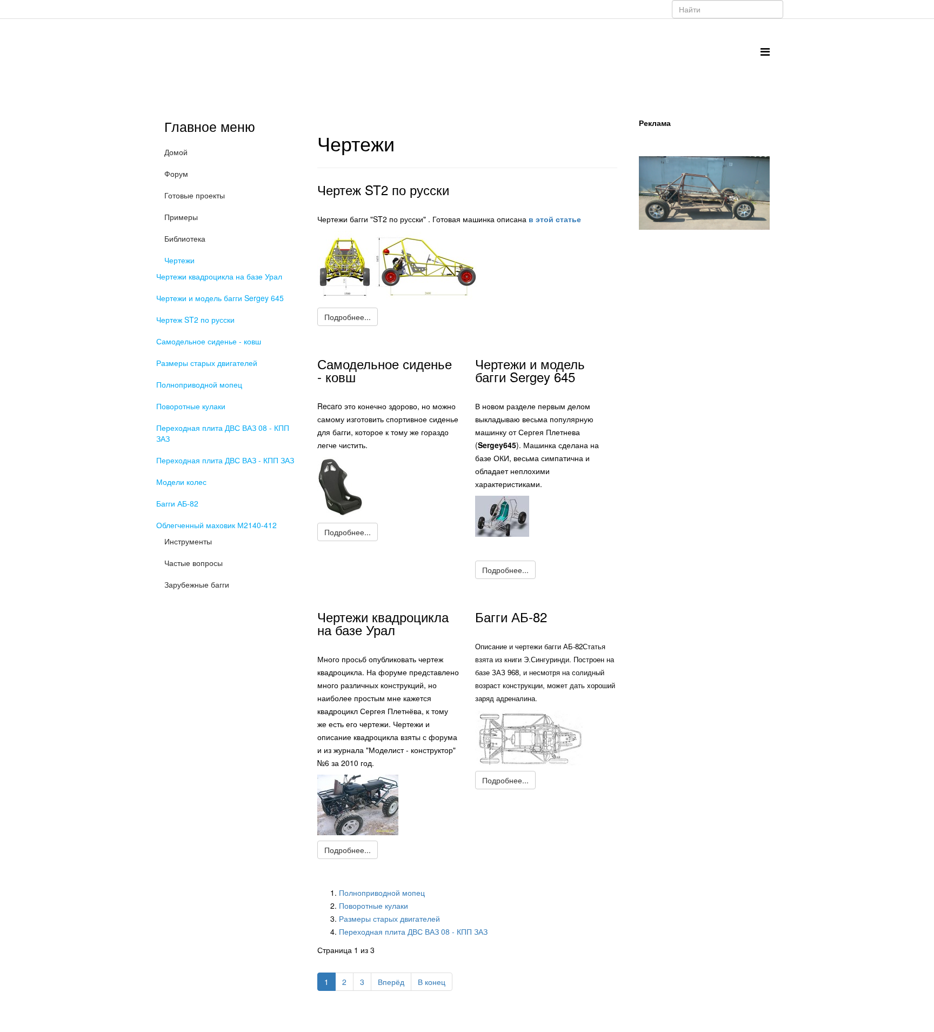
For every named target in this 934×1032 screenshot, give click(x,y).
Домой (176, 152)
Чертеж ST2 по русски (195, 319)
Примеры (181, 216)
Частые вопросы (193, 562)
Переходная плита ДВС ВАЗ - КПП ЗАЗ (225, 460)
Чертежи (179, 260)
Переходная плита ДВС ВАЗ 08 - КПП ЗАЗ (222, 433)
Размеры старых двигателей (206, 362)
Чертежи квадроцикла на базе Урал (219, 276)
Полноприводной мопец (199, 384)
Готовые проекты (194, 195)
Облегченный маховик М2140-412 (216, 525)
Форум (176, 173)
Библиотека (184, 238)
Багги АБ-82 (177, 503)
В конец (431, 981)
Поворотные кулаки (190, 406)
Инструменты (188, 541)
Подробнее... (347, 316)
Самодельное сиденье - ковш (208, 341)
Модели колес (181, 481)
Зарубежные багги (196, 584)
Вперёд (391, 981)
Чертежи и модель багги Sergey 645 (220, 297)
